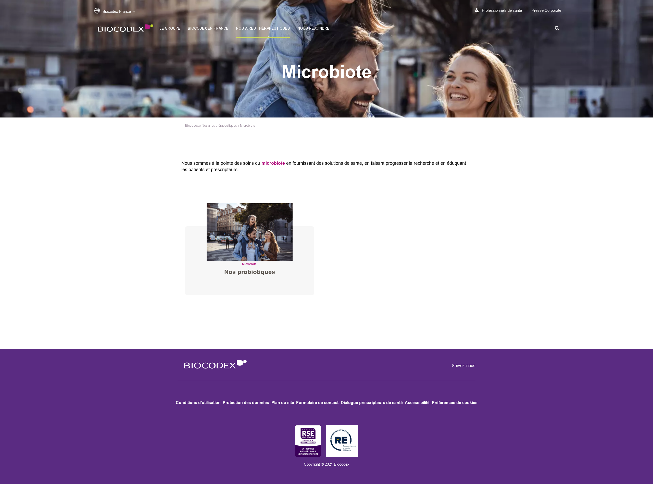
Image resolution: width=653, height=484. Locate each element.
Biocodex (192, 125)
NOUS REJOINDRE (314, 28)
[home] (213, 371)
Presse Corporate (546, 10)
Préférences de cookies (455, 402)
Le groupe (170, 28)
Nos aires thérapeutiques (263, 28)
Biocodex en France (208, 28)
